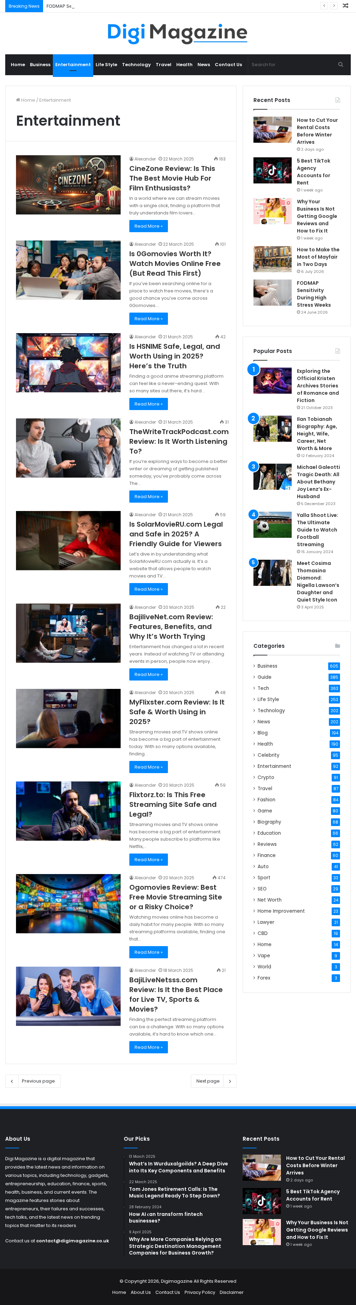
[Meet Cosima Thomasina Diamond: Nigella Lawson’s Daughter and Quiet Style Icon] (272, 573)
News (203, 64)
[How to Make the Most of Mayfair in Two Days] (272, 259)
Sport (264, 877)
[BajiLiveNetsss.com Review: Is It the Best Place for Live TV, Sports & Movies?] (68, 996)
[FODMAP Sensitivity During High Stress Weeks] (272, 293)
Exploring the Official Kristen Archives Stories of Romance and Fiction (318, 386)
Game (265, 811)
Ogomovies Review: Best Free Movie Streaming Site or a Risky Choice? (175, 897)
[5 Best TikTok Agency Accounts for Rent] (272, 170)
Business (40, 64)
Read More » (149, 226)
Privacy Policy (200, 1292)
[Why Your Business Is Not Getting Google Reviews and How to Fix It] (272, 211)
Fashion (266, 799)
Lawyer (266, 922)
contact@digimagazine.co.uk (72, 1240)
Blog (263, 733)
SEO (262, 889)
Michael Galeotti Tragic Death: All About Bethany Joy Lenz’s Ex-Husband (318, 482)
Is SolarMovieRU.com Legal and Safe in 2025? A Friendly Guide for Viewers (176, 534)
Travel (163, 64)
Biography (269, 822)
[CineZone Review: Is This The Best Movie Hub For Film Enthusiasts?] (68, 184)
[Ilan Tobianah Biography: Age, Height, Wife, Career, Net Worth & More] (272, 429)
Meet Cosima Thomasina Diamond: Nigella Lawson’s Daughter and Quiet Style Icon (318, 581)
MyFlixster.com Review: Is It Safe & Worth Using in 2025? (177, 711)
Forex (264, 978)
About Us (141, 1292)
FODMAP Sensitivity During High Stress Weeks (97, 6)
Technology (136, 64)
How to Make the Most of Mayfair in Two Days (318, 257)
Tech (263, 688)
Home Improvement (281, 911)
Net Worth (270, 900)
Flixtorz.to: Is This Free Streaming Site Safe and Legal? (173, 804)
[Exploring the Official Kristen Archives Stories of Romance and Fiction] (272, 381)
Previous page (38, 1081)
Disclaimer (232, 1292)
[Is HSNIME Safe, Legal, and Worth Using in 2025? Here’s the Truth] (68, 362)
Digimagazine (177, 1281)
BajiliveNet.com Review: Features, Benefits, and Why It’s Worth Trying (171, 626)
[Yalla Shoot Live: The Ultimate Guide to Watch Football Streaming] (272, 525)
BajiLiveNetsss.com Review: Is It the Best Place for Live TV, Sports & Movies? (176, 994)
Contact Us (228, 64)
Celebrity (269, 755)
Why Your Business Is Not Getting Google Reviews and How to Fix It (317, 216)
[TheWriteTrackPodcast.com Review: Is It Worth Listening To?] (68, 448)
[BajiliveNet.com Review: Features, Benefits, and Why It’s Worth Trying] (68, 633)
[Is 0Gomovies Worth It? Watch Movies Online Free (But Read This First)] (68, 270)
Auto (263, 866)
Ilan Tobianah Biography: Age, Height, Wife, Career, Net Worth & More (317, 434)
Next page (208, 1081)
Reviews (267, 844)
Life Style (106, 64)
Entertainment (73, 64)
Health (184, 64)
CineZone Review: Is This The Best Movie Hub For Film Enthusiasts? (172, 178)
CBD (263, 933)
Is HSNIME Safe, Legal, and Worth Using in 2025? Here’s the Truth (174, 356)
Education (269, 833)
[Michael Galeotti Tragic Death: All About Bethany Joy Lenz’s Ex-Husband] (272, 477)
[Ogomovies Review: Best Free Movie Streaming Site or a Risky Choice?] (68, 903)
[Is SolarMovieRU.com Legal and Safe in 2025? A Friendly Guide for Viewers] (68, 540)
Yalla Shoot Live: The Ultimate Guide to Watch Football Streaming (317, 530)
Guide (265, 677)
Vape (264, 955)
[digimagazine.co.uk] (178, 33)
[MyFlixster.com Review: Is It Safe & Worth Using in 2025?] (68, 718)
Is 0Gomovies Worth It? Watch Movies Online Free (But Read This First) (175, 263)
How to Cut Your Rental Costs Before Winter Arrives (317, 131)
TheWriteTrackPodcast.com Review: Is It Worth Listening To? (179, 441)
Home (18, 64)
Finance (267, 855)
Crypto (266, 777)
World (264, 967)
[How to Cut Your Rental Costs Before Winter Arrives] (272, 130)
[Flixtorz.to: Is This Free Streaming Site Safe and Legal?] (68, 811)
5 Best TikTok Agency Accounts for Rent (313, 171)
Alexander (145, 159)
